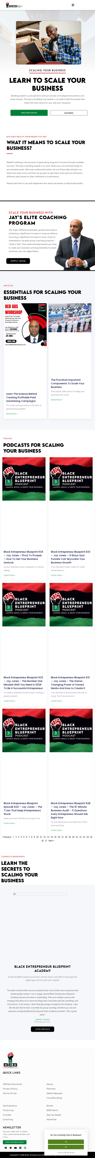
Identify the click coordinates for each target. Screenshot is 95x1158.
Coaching (8, 1119)
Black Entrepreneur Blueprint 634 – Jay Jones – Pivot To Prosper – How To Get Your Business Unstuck (23, 557)
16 (59, 837)
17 (62, 837)
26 (42, 840)
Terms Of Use (10, 1093)
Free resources (29, 113)
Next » (51, 840)
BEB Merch (52, 1110)
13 (48, 837)
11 (41, 837)
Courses (68, 113)
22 (80, 837)
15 (55, 837)
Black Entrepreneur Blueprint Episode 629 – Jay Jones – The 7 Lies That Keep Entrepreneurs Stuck (23, 809)
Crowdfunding (54, 1098)
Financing (8, 1110)
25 (91, 837)
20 (73, 837)
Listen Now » (9, 575)
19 (70, 837)
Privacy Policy (10, 1088)
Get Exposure (10, 1105)
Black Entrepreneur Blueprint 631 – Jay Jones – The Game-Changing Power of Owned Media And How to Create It (70, 683)
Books (50, 1105)
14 (52, 837)
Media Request (54, 1093)
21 (77, 837)
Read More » (12, 413)
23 (84, 837)
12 (45, 837)
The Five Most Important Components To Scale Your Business (67, 383)
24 (88, 837)
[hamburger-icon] (73, 5)
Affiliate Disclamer (12, 1084)
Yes (66, 1142)
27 (46, 840)
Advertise (51, 1119)
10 (37, 837)
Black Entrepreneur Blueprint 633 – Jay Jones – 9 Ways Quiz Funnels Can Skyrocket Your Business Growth (70, 557)
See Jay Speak (54, 1115)
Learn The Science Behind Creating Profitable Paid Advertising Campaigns (21, 397)
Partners (51, 1088)
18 (66, 837)
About (50, 1084)
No (66, 1147)
